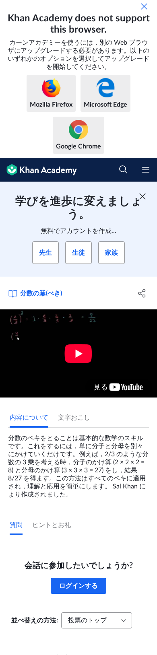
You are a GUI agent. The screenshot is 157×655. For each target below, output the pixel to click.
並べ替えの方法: (34, 620)
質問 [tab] (16, 525)
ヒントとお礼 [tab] (51, 525)
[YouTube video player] (78, 353)
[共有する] (142, 293)
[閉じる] (144, 6)
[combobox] (96, 620)
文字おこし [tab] (74, 417)
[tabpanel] (78, 463)
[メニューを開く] (146, 170)
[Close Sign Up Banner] (142, 196)
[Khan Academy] (38, 169)
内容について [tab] (29, 417)
